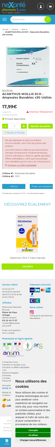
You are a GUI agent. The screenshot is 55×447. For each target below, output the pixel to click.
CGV (4, 370)
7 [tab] (34, 273)
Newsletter (35, 318)
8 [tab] (38, 273)
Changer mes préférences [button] (33, 440)
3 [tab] (16, 273)
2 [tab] (12, 273)
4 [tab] (21, 273)
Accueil (5, 29)
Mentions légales (10, 373)
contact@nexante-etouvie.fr (11, 324)
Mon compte (8, 333)
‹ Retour (14, 186)
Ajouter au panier (40, 126)
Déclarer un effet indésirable (22, 165)
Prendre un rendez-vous (13, 364)
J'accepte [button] (33, 430)
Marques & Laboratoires (41, 315)
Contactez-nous (10, 362)
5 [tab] (25, 273)
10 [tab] (47, 273)
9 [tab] (43, 273)
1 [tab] (7, 273)
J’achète (27, 266)
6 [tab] (29, 273)
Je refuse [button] (33, 435)
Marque (15, 29)
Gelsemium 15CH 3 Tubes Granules (27, 258)
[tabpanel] (27, 240)
